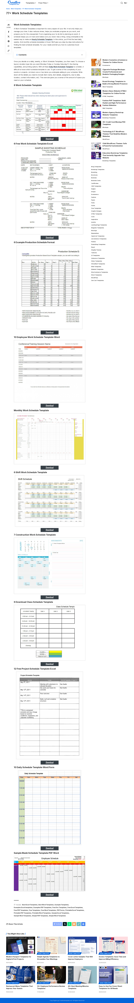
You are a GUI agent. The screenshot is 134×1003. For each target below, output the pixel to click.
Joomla (93, 222)
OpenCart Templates (97, 236)
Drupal (93, 191)
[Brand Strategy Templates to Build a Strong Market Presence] (96, 84)
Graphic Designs (96, 211)
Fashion (93, 197)
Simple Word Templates (57, 916)
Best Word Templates (46, 905)
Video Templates (96, 261)
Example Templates (62, 905)
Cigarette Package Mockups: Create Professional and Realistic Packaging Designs (114, 72)
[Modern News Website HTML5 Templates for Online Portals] (96, 93)
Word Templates (16, 8)
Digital (93, 189)
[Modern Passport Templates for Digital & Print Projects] (20, 945)
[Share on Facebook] (8, 31)
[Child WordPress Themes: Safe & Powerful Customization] (96, 146)
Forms (93, 205)
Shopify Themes (96, 250)
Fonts (93, 203)
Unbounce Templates (98, 258)
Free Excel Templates (75, 907)
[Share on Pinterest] (8, 41)
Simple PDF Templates (40, 916)
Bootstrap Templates (109, 118)
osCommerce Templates (98, 239)
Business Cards (96, 180)
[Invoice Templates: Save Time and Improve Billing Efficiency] (113, 945)
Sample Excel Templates (60, 913)
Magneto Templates (97, 228)
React (93, 247)
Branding (94, 172)
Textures (94, 252)
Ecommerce (106, 65)
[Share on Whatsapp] (8, 46)
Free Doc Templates (59, 907)
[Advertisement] (109, 41)
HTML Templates (108, 96)
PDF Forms (61, 910)
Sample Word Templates (22, 916)
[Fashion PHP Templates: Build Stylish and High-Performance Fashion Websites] (96, 103)
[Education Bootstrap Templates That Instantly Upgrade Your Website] (96, 155)
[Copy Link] (8, 50)
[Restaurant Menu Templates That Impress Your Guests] (20, 975)
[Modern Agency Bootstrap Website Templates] (96, 115)
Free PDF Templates (21, 910)
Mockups (105, 77)
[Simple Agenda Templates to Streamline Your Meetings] (51, 945)
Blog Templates (96, 166)
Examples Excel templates (23, 907)
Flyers (93, 200)
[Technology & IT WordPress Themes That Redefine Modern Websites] (96, 134)
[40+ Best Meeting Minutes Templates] (82, 975)
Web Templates (107, 108)
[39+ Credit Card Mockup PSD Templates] (96, 124)
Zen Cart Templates (97, 280)
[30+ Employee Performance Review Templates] (51, 975)
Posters (93, 241)
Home (8, 8)
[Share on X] (8, 36)
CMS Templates (96, 186)
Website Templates (97, 269)
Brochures (94, 175)
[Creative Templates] (14, 3)
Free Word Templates (48, 910)
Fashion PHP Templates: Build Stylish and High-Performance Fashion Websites (114, 103)
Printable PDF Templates (22, 913)
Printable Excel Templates (74, 910)
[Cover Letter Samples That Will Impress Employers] (82, 945)
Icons (92, 216)
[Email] (74, 924)
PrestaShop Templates (98, 244)
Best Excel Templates (30, 905)
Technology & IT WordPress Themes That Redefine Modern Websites (115, 134)
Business (94, 178)
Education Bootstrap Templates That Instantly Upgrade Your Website (115, 155)
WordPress (106, 139)
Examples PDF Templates (42, 907)
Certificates (94, 183)
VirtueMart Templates (98, 264)
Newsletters (95, 233)
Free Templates (34, 910)
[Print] (83, 924)
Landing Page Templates (99, 225)
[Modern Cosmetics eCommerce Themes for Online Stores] (96, 62)
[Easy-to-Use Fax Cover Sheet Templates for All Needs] (113, 975)
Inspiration (94, 219)
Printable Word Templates (41, 913)
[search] (122, 3)
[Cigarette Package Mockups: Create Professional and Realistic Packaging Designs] (96, 72)
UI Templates (95, 255)
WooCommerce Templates (99, 272)
